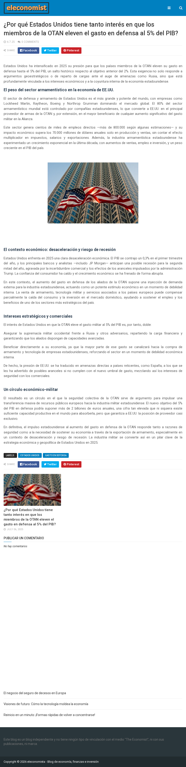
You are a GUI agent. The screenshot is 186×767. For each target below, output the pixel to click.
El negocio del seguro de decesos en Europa (35, 693)
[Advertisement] (93, 654)
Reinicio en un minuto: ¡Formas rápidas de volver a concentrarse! (49, 715)
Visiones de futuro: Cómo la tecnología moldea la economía (46, 704)
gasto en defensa (55, 455)
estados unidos (29, 455)
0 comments (30, 41)
